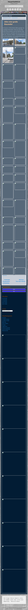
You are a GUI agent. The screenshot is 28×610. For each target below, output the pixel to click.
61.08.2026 (4, 298)
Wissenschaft (5, 330)
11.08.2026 (4, 301)
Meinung (4, 322)
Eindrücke (5, 275)
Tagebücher (4, 326)
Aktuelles (4, 317)
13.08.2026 (4, 299)
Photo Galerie (5, 323)
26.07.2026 (4, 304)
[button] (8, 42)
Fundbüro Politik (5, 320)
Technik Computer (6, 327)
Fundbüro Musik (5, 319)
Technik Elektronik (6, 329)
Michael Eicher (15, 17)
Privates (4, 324)
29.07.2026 (4, 302)
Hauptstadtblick (14, 2)
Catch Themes (19, 608)
